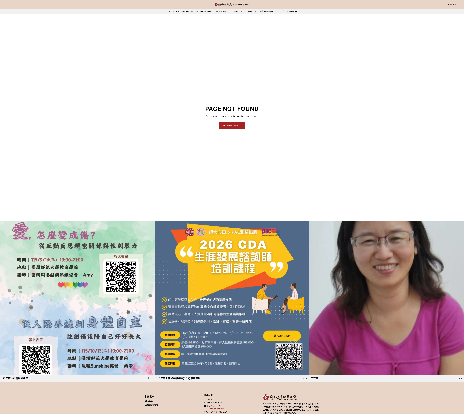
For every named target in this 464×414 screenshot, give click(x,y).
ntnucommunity (217, 409)
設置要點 (149, 401)
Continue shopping (232, 125)
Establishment (151, 405)
